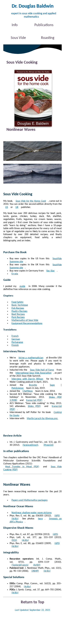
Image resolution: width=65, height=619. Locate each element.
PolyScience (18, 388)
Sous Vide (18, 38)
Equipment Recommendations (27, 323)
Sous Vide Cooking (21, 63)
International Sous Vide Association (33, 373)
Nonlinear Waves (20, 130)
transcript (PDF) (34, 400)
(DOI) (14, 540)
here (40, 518)
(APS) (55, 534)
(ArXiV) (36, 565)
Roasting (47, 38)
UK (16, 207)
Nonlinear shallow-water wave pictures (32, 512)
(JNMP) (35, 571)
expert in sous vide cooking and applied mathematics (33, 15)
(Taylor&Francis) (20, 565)
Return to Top (32, 602)
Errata (15, 274)
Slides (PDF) (34, 406)
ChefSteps (28, 391)
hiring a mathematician (31, 358)
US (6, 207)
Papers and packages (29, 500)
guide (22, 286)
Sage (52, 385)
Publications (43, 25)
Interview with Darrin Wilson (27, 379)
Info (15, 25)
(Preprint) (48, 445)
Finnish (15, 345)
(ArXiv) (25, 540)
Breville (33, 385)
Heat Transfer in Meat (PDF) (22, 466)
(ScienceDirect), (31, 445)
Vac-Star (50, 271)
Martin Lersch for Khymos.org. (42, 418)
